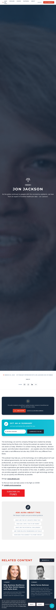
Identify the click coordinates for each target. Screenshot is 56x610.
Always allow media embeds (35, 410)
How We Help (5, 2)
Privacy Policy (22, 606)
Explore (11, 1)
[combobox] (15, 432)
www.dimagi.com (13, 479)
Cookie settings (49, 604)
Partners (26, 1)
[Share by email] (24, 384)
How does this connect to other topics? (28, 534)
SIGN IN (39, 2)
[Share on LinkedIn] (32, 384)
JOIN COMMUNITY (48, 2)
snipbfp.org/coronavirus (12, 485)
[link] (14, 584)
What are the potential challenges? (28, 527)
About (33, 1)
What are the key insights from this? (28, 520)
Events (19, 1)
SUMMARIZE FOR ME (35, 431)
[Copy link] (35, 384)
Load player (20, 410)
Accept (40, 604)
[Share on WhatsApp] (28, 384)
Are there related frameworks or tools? (28, 531)
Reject (32, 604)
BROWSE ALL (46, 560)
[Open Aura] (52, 606)
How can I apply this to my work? (28, 523)
